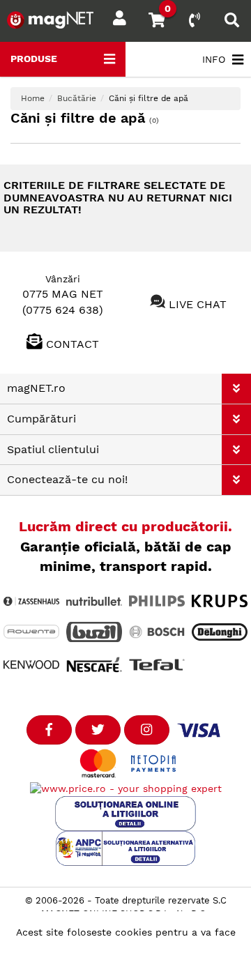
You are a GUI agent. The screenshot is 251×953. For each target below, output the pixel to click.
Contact (72, 344)
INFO (213, 59)
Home (33, 98)
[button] (236, 389)
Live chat (198, 304)
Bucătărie (76, 98)
